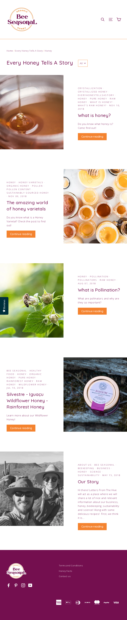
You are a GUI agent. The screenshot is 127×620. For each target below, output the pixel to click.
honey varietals (31, 182)
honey (83, 471)
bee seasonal (105, 464)
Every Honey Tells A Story (29, 50)
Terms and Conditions (71, 565)
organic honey (18, 185)
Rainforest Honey (20, 381)
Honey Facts (65, 570)
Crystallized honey (93, 91)
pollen (38, 185)
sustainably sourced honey (28, 192)
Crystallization (90, 88)
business (104, 468)
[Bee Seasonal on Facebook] (9, 585)
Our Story (88, 481)
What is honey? (102, 102)
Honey (83, 98)
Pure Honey (99, 98)
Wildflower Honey (33, 384)
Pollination (99, 276)
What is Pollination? (99, 290)
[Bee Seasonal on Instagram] (23, 585)
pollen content (19, 189)
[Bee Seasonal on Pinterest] (16, 585)
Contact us (65, 576)
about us (85, 464)
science (96, 471)
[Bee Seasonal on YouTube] (30, 585)
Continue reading (92, 136)
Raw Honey (108, 279)
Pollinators (88, 279)
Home (10, 50)
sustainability (89, 475)
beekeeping (86, 468)
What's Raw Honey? (92, 105)
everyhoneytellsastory (96, 95)
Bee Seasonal (17, 370)
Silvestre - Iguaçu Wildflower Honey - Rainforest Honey (27, 400)
